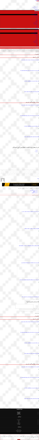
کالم (36, 25)
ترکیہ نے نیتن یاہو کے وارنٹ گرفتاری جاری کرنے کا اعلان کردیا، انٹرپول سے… (30, 262)
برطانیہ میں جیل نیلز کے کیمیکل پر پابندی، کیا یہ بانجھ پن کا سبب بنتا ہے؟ (30, 59)
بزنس (36, 18)
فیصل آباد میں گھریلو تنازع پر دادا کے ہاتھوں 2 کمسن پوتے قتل (31, 91)
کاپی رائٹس (35, 6)
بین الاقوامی (35, 15)
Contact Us (18, 412)
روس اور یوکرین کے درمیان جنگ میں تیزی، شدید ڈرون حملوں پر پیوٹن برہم (30, 211)
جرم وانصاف (35, 24)
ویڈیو (36, 27)
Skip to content (37, 0)
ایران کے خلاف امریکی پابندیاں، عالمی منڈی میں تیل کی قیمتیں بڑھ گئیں (30, 296)
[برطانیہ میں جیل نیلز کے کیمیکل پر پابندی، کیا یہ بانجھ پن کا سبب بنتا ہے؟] (35, 329)
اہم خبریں (36, 13)
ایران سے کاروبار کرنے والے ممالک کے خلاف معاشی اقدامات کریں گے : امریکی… (29, 279)
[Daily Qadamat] (37, 9)
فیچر (36, 26)
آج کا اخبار (19, 419)
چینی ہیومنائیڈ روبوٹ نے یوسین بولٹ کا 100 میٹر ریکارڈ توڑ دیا (31, 81)
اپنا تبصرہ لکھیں (36, 308)
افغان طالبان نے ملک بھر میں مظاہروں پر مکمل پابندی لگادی (31, 228)
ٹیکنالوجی (36, 21)
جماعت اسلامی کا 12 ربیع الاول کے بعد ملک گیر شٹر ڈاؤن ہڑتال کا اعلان (29, 49)
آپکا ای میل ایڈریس (36, 309)
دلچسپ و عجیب (35, 23)
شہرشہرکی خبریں (33, 14)
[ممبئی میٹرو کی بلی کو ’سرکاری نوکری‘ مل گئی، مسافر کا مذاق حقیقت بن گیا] (35, 78)
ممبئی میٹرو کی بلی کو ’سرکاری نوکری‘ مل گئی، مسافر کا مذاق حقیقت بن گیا (29, 70)
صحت (36, 19)
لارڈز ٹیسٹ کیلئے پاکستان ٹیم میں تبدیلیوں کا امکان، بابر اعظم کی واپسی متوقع (13, 49)
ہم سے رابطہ (35, 8)
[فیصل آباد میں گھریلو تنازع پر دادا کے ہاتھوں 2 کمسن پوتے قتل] (35, 99)
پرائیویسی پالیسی (19, 430)
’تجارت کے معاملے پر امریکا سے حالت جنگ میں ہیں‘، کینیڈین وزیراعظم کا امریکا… (29, 245)
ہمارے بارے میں (35, 7)
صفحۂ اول (18, 424)
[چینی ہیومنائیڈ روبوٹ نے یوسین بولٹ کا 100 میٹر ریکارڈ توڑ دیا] (35, 134)
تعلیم (36, 20)
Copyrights (18, 413)
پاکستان (18, 423)
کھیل (36, 17)
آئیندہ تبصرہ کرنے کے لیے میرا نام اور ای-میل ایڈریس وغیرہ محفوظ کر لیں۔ (28, 311)
